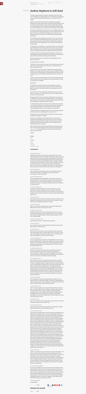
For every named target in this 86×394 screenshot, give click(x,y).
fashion (32, 143)
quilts (61, 2)
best (31, 137)
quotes (31, 139)
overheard (32, 144)
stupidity (32, 140)
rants (31, 141)
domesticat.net (34, 2)
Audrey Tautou (33, 129)
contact (49, 3)
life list (52, 2)
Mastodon (50, 386)
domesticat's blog (35, 146)
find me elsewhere (57, 2)
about (49, 2)
